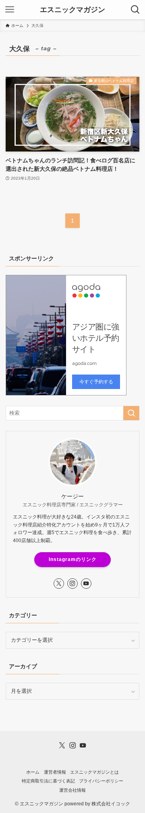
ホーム (32, 772)
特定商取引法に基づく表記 (48, 780)
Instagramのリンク (73, 559)
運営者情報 (55, 772)
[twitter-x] (59, 583)
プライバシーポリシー (101, 780)
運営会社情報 (72, 790)
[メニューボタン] (9, 9)
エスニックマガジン (72, 9)
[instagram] (72, 583)
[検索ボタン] (135, 9)
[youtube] (86, 583)
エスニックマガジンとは (94, 772)
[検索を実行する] (131, 413)
